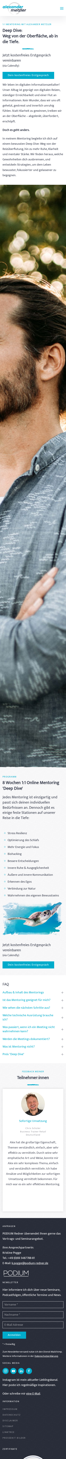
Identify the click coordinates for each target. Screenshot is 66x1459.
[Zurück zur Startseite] (14, 8)
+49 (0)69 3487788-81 (21, 1258)
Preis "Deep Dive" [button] (13, 1054)
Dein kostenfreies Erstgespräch (28, 75)
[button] (61, 8)
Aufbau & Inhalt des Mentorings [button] (23, 993)
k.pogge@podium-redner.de (30, 1263)
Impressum (10, 1409)
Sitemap (8, 1426)
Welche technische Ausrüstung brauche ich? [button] (28, 1017)
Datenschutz (12, 1415)
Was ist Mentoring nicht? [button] (19, 1047)
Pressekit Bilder (14, 1438)
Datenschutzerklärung (46, 1356)
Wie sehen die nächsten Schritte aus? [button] (26, 1008)
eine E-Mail (33, 1393)
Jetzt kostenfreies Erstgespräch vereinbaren (27, 58)
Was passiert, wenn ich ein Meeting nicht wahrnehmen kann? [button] (29, 1029)
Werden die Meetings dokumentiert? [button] (26, 1039)
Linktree (9, 1432)
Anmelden (14, 1335)
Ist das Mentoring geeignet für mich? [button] (26, 1000)
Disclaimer (10, 1420)
